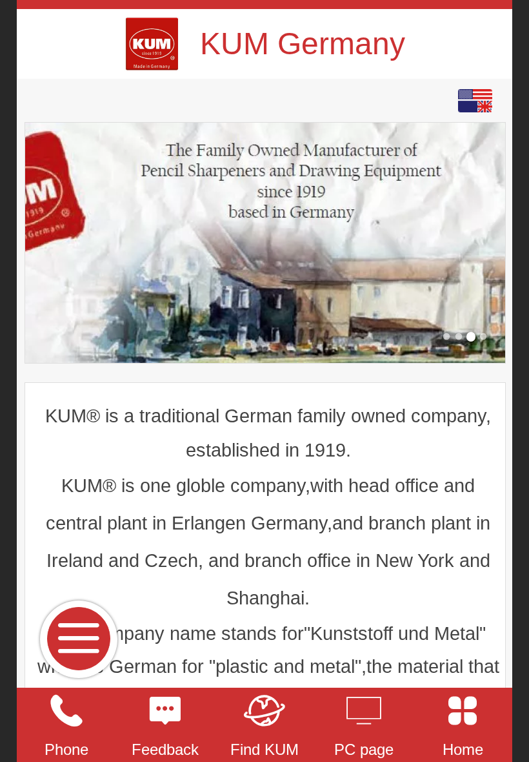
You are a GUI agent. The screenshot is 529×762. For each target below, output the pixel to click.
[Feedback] (165, 711)
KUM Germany (302, 43)
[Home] (462, 711)
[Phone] (66, 711)
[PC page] (364, 711)
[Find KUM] (264, 711)
